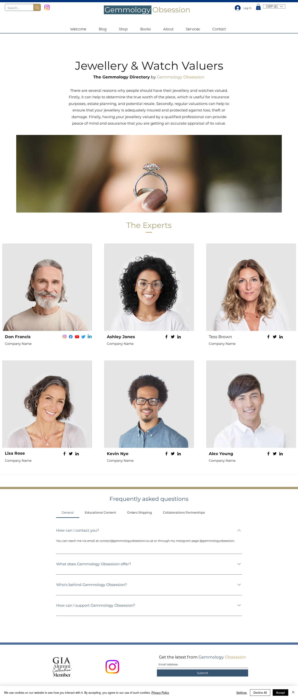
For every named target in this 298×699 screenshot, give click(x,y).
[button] (258, 7)
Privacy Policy (160, 692)
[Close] (293, 692)
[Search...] (37, 7)
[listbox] (274, 6)
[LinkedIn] (179, 336)
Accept (280, 692)
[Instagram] (46, 7)
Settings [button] (241, 692)
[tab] (67, 512)
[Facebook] (166, 336)
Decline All (260, 692)
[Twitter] (172, 336)
